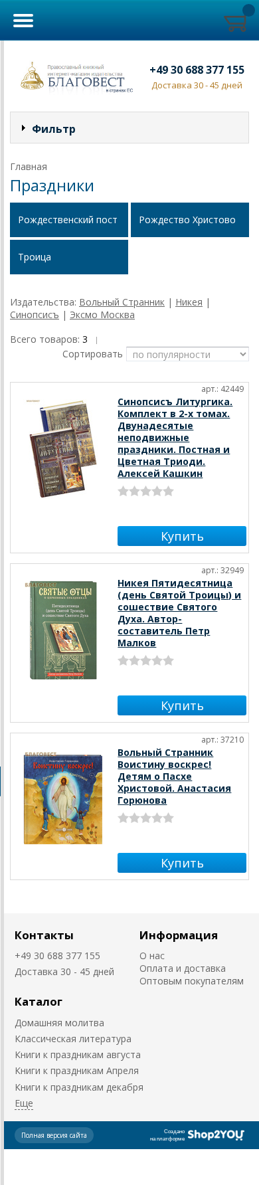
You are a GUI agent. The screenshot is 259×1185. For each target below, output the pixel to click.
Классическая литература (73, 1038)
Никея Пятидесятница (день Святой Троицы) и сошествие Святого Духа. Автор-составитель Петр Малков (179, 613)
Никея (189, 302)
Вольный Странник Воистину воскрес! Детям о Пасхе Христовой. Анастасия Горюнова (174, 776)
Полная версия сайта (54, 1135)
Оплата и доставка (182, 968)
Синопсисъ (34, 314)
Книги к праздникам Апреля (77, 1070)
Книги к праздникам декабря (79, 1087)
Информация (178, 935)
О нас (152, 955)
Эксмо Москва (102, 314)
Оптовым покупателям (191, 980)
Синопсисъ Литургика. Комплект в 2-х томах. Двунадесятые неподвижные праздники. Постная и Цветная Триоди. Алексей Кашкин (175, 437)
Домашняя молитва (59, 1022)
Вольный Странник (122, 302)
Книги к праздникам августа (78, 1054)
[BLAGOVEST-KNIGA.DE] (74, 76)
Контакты (44, 935)
